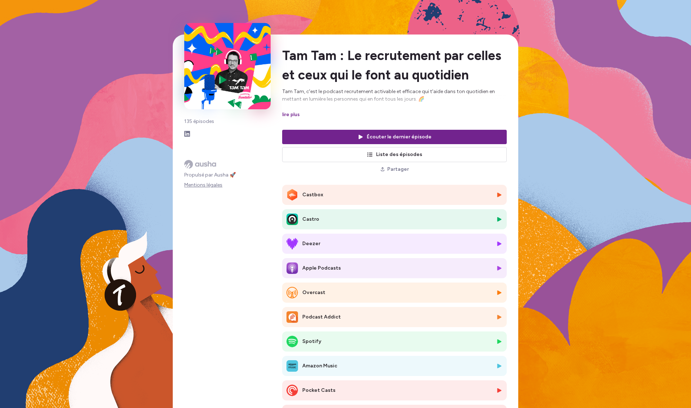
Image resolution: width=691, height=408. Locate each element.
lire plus (291, 114)
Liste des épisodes (399, 154)
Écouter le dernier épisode (399, 137)
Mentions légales (203, 185)
